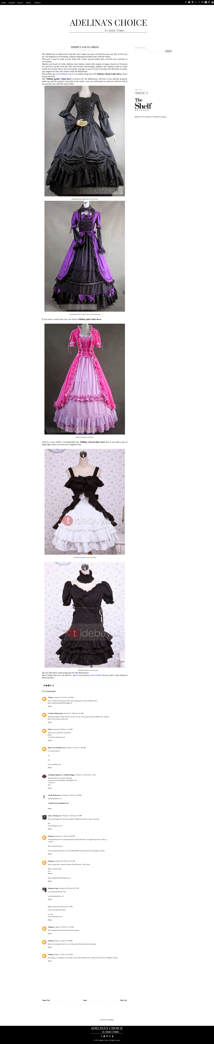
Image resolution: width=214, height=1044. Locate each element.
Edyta (50, 729)
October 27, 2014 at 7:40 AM (76, 748)
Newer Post (46, 1000)
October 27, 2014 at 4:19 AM (63, 697)
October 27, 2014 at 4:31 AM (73, 713)
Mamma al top (53, 888)
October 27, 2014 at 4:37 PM (72, 816)
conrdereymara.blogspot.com (58, 803)
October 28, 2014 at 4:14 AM (65, 861)
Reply (50, 706)
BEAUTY (20, 3)
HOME (3, 3)
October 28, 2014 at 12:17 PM (62, 907)
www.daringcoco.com (55, 826)
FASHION (11, 3)
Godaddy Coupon (112, 958)
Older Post (123, 1000)
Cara (50, 907)
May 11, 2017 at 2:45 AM (64, 954)
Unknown (51, 836)
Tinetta (50, 697)
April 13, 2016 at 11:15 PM (64, 927)
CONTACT (37, 3)
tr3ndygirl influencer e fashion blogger (61, 775)
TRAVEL (28, 3)
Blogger (111, 1020)
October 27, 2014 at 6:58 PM (65, 836)
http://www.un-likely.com (56, 748)
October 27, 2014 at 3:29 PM (71, 795)
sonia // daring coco (55, 816)
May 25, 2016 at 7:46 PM (63, 941)
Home (85, 1000)
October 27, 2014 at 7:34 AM (63, 729)
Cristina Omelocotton (55, 713)
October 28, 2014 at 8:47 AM (69, 888)
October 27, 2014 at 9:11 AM (85, 775)
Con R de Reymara (54, 795)
